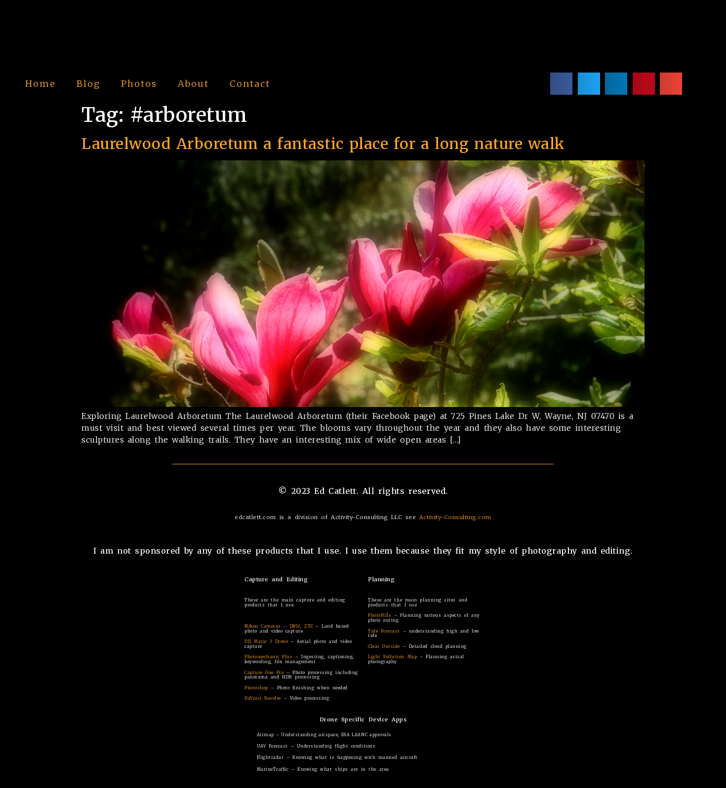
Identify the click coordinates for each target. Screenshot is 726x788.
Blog (88, 83)
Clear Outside (384, 646)
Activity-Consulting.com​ (455, 517)
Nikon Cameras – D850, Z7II (278, 626)
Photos (139, 83)
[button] (561, 84)
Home (40, 83)
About (193, 83)
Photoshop (256, 687)
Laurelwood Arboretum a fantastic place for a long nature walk (323, 143)
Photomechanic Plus (268, 656)
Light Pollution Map (392, 656)
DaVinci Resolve (262, 698)
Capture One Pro (263, 672)
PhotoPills (379, 615)
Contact (250, 83)
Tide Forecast (384, 631)
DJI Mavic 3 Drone (266, 641)
